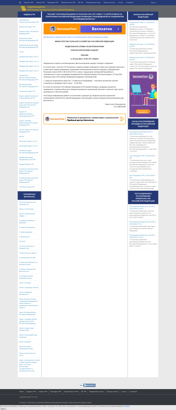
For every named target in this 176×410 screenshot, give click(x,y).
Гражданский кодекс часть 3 (29, 66)
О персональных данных (28, 253)
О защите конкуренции (27, 227)
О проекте (130, 2)
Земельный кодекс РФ (27, 91)
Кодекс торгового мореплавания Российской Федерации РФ (28, 123)
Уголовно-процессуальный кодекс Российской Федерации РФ (28, 180)
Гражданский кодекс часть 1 (29, 57)
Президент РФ (52, 2)
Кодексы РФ (28, 2)
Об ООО (22, 241)
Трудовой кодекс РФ (26, 164)
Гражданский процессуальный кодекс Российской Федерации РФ (28, 78)
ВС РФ (80, 2)
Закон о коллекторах (26, 209)
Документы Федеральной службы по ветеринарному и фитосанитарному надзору (77, 37)
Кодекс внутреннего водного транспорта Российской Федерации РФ (29, 105)
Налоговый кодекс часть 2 (28, 146)
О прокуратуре (24, 237)
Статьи (120, 2)
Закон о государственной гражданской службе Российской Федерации (28, 321)
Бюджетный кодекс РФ (27, 27)
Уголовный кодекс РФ (26, 187)
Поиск (21, 391)
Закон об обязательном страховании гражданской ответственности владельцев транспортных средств (28, 303)
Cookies (127, 406)
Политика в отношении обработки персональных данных (48, 402)
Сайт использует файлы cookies (80, 402)
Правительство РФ (68, 2)
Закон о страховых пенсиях (28, 287)
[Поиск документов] (20, 2)
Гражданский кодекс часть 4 (29, 71)
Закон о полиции (25, 283)
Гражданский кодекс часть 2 (29, 61)
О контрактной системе (27, 257)
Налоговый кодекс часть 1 (28, 141)
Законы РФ (40, 2)
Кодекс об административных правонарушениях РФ (26, 114)
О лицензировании (25, 232)
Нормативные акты (93, 2)
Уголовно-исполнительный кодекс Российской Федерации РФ (28, 171)
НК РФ (21, 136)
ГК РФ (21, 52)
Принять (3, 409)
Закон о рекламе (25, 342)
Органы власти (109, 2)
